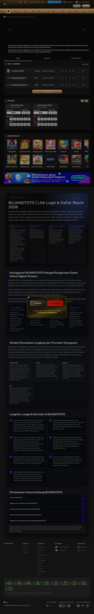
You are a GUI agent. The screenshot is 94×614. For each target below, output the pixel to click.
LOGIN (37, 303)
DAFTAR (55, 303)
